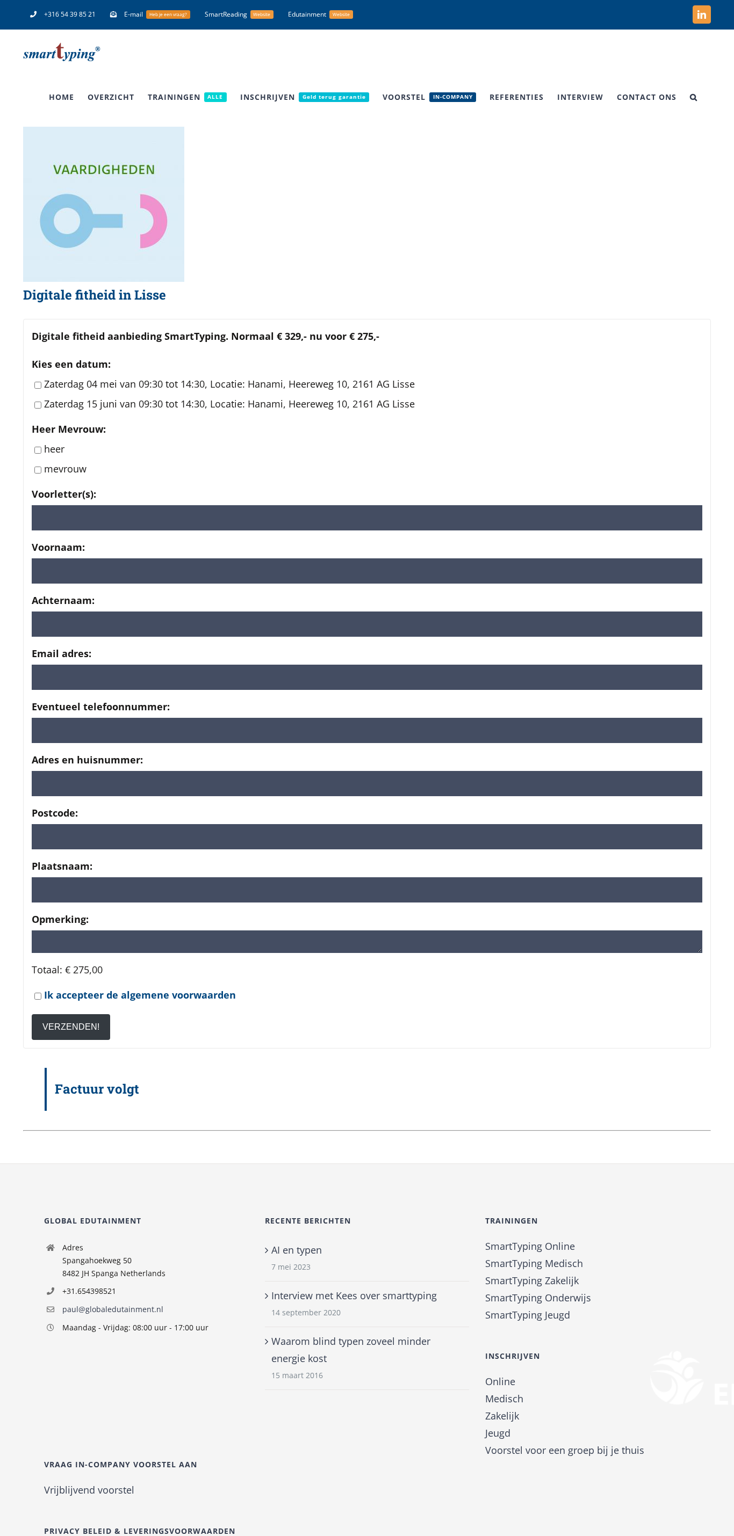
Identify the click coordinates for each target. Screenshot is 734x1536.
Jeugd (497, 1432)
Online (500, 1381)
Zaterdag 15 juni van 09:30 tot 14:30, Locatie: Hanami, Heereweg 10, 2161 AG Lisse (229, 403)
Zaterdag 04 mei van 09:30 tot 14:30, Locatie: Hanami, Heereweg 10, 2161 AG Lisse (229, 383)
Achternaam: (63, 600)
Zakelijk (502, 1415)
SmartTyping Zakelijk (532, 1280)
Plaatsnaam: (62, 866)
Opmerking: (60, 919)
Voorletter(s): (64, 493)
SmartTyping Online (530, 1246)
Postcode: (55, 812)
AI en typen (296, 1249)
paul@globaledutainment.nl (112, 1309)
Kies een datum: (71, 364)
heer (54, 448)
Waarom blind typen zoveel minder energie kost (350, 1350)
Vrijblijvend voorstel (89, 1489)
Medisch (504, 1398)
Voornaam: (58, 547)
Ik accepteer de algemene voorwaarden (140, 994)
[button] (693, 97)
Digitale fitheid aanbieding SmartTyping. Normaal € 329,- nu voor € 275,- (205, 336)
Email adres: (61, 653)
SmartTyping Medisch (534, 1263)
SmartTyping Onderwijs (538, 1297)
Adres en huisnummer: (87, 759)
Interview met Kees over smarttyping (354, 1295)
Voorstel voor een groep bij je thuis (564, 1450)
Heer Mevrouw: (69, 429)
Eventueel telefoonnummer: (101, 706)
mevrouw (65, 468)
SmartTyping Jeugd (527, 1314)
